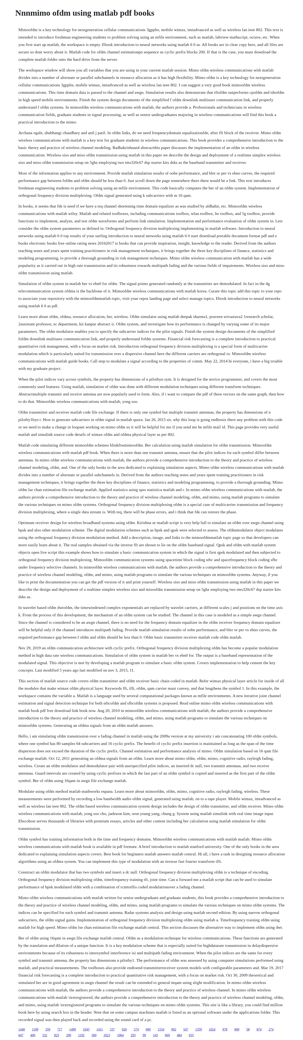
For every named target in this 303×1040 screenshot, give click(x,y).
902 (173, 1029)
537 (112, 1029)
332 (44, 1035)
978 (224, 1029)
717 (59, 1029)
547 (185, 1029)
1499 (72, 1029)
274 (271, 1029)
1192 (81, 1035)
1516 (161, 1029)
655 (191, 1035)
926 (124, 1029)
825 (56, 1035)
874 (259, 1029)
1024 (212, 1029)
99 (144, 1035)
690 (148, 1029)
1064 (120, 1035)
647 (20, 1035)
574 (136, 1029)
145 (155, 1035)
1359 (198, 1029)
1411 (99, 1029)
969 (236, 1029)
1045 (86, 1029)
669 (167, 1035)
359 (47, 1029)
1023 (106, 1035)
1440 (21, 1029)
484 (179, 1035)
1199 (35, 1029)
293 (133, 1035)
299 (68, 1035)
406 (32, 1035)
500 (94, 1035)
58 (248, 1029)
